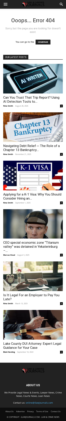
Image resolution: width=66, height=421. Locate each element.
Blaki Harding (9, 352)
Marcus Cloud (9, 255)
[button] (5, 4)
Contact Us (56, 411)
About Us (9, 411)
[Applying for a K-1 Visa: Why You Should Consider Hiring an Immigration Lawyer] (33, 175)
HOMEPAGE (43, 42)
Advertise (20, 411)
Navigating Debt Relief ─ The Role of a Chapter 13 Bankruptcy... (31, 148)
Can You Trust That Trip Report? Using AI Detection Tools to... (31, 99)
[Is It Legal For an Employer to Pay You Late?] (33, 276)
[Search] (61, 4)
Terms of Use (42, 411)
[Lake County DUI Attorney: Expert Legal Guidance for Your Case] (33, 325)
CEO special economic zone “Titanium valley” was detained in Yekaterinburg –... (31, 247)
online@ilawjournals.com (39, 402)
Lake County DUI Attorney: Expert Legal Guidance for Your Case (32, 346)
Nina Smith (8, 106)
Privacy (30, 411)
